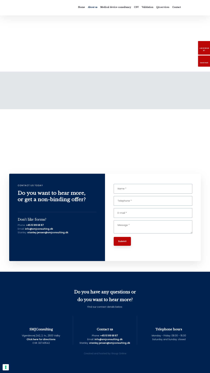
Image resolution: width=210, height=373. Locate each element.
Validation (147, 7)
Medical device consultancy (115, 7)
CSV (136, 7)
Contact (176, 7)
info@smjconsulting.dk (39, 228)
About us (92, 7)
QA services (162, 7)
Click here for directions (41, 339)
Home (81, 7)
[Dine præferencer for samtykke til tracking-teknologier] (6, 367)
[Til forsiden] (21, 8)
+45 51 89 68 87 (35, 225)
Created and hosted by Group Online (105, 353)
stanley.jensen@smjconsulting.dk (47, 232)
